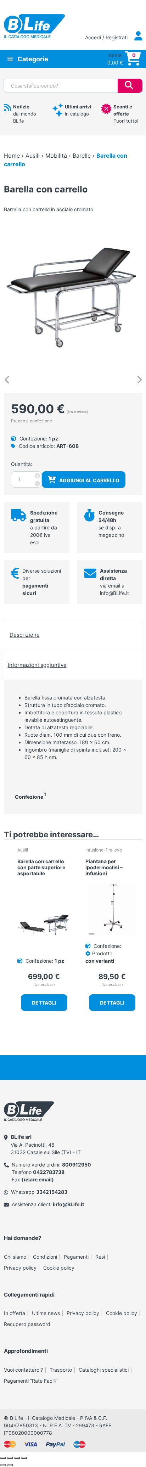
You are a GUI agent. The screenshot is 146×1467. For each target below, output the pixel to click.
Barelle (82, 155)
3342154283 (51, 1192)
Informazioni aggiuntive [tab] (37, 665)
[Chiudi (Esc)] (24, 1458)
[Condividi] (17, 1458)
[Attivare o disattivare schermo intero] (10, 1458)
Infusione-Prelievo (103, 850)
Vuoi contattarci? (23, 1370)
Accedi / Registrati (107, 37)
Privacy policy (20, 1268)
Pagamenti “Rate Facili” (30, 1381)
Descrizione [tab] (25, 634)
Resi (100, 1257)
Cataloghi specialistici (104, 1370)
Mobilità (56, 155)
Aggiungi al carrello (89, 480)
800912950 (76, 1165)
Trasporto (61, 1370)
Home (12, 155)
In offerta (14, 1313)
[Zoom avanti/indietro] (3, 1458)
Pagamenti (76, 1257)
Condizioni (45, 1257)
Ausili (33, 155)
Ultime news (46, 1313)
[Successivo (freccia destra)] (10, 1465)
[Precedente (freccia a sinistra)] (3, 1465)
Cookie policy (58, 1268)
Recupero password (27, 1324)
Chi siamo (15, 1257)
